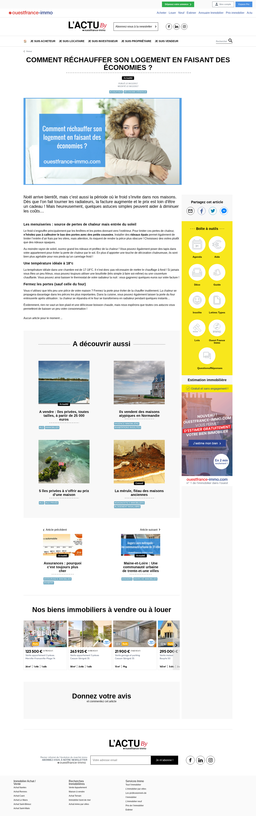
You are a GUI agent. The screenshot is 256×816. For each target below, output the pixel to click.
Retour (29, 51)
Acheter (161, 12)
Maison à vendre (77, 791)
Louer (172, 12)
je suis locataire (71, 41)
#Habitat (48, 583)
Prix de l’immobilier (135, 805)
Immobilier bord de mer (80, 800)
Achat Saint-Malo (22, 808)
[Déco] (197, 272)
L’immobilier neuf (134, 801)
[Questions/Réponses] (207, 355)
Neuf (181, 12)
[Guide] (217, 272)
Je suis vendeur (166, 41)
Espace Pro (243, 4)
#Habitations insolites (128, 427)
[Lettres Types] (217, 300)
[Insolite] (197, 300)
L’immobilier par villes (136, 789)
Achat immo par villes (79, 804)
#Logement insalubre (127, 506)
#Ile (41, 427)
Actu (249, 12)
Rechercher (221, 41)
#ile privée (51, 503)
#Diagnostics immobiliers (129, 503)
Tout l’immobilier (133, 784)
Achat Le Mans (21, 800)
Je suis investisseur (103, 41)
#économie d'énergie (135, 92)
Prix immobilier (235, 12)
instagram (184, 26)
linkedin (176, 26)
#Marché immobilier (145, 579)
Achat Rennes (20, 791)
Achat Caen (19, 796)
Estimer (191, 12)
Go (155, 26)
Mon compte (225, 4)
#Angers (127, 579)
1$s (190, 760)
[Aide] (217, 244)
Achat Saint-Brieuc (22, 804)
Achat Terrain (75, 796)
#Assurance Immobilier (57, 579)
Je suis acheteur (42, 41)
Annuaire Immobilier (211, 12)
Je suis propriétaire (136, 41)
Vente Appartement (78, 787)
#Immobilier (52, 427)
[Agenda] (197, 244)
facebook (169, 26)
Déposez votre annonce (176, 4)
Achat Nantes (20, 787)
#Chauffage (116, 92)
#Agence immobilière (127, 424)
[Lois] (197, 328)
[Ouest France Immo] (217, 328)
